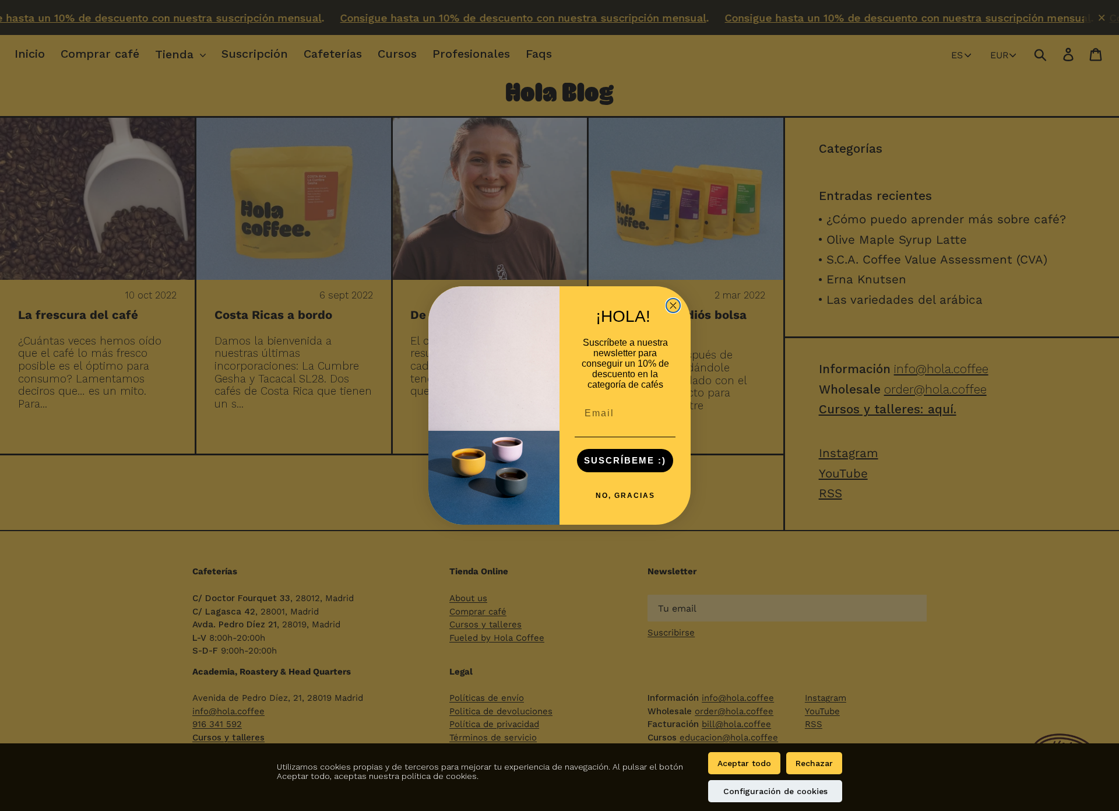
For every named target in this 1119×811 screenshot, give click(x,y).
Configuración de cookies (775, 791)
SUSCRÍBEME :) (625, 460)
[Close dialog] (673, 306)
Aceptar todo (744, 763)
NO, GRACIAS (625, 495)
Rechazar (814, 763)
